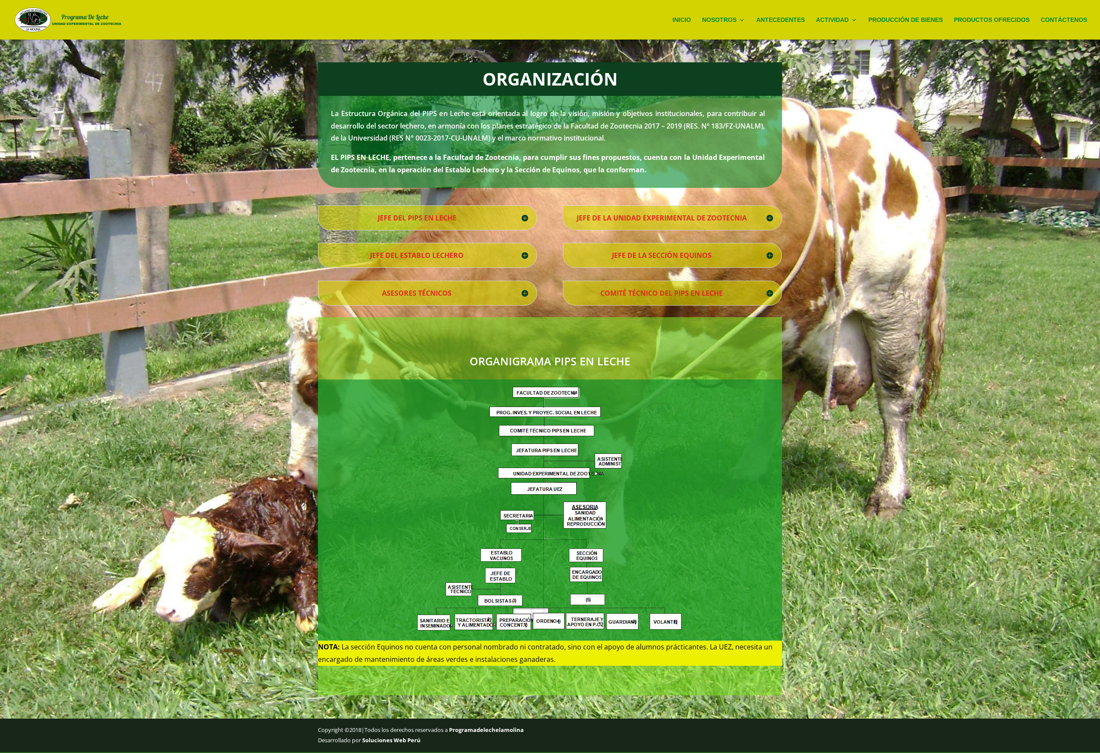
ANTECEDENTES (780, 20)
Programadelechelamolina (486, 730)
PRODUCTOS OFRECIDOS (992, 20)
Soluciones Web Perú (391, 740)
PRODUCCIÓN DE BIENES (905, 20)
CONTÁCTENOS (1064, 20)
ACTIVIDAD (832, 20)
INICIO (681, 20)
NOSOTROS (719, 20)
